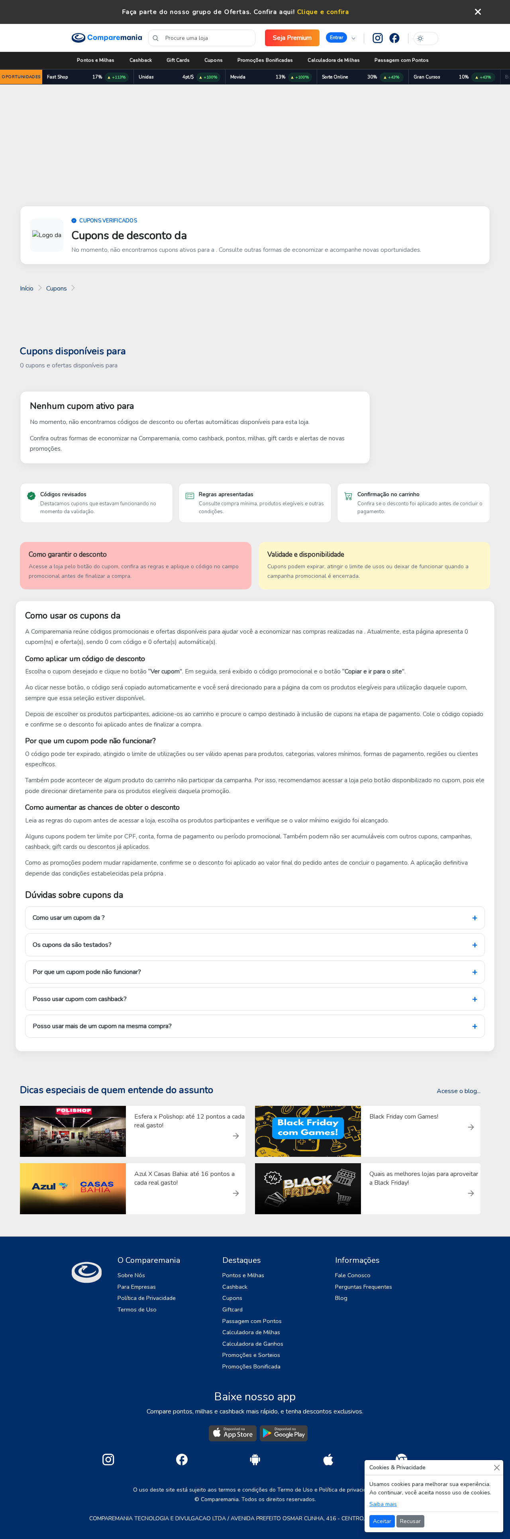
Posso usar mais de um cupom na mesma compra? (102, 1026)
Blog (341, 1298)
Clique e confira (323, 12)
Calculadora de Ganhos (252, 1344)
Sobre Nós (131, 1275)
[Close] (496, 1467)
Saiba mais (383, 1504)
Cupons (213, 60)
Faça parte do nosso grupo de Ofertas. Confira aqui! (208, 12)
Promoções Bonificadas (265, 60)
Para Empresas (137, 1287)
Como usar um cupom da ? (69, 917)
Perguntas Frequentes (363, 1287)
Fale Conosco (353, 1275)
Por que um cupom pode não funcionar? (87, 972)
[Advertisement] (255, 146)
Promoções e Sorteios (251, 1355)
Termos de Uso (137, 1309)
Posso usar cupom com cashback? (80, 999)
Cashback (140, 60)
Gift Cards (178, 60)
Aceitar (382, 1521)
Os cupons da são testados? (72, 944)
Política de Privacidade (147, 1298)
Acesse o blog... (459, 1091)
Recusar (410, 1521)
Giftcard (232, 1309)
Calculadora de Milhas (333, 60)
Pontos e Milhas (95, 60)
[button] (341, 38)
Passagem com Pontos (402, 60)
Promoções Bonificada (251, 1366)
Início (26, 288)
